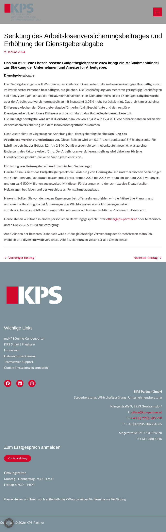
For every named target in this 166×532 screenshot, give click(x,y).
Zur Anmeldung (17, 458)
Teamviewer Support (18, 362)
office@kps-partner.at (121, 219)
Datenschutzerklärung (19, 356)
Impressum (11, 350)
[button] (9, 523)
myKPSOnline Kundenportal (24, 338)
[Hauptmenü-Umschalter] (157, 11)
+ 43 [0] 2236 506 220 (146, 418)
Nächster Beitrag (148, 257)
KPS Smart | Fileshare (19, 344)
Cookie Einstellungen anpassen (26, 367)
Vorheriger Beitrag (19, 257)
